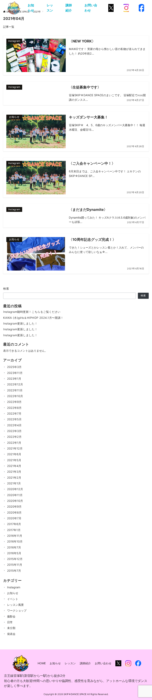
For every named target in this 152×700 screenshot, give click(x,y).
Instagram (13, 587)
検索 (6, 288)
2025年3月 (14, 367)
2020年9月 (14, 506)
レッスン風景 (15, 604)
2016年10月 (15, 541)
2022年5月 (14, 419)
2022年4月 (14, 425)
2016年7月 (14, 547)
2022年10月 (15, 396)
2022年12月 (15, 384)
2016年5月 (14, 553)
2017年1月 (14, 530)
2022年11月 (15, 390)
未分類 (11, 628)
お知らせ (31, 7)
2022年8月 (14, 407)
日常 (10, 622)
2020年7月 (14, 518)
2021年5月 (14, 460)
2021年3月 (14, 471)
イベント (12, 599)
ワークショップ (17, 610)
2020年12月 (15, 489)
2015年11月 (14, 564)
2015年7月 (14, 570)
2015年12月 (15, 559)
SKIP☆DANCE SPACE (75, 694)
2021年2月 (14, 477)
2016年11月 (14, 535)
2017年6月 (14, 524)
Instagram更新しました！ (20, 323)
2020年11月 (15, 495)
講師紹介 (69, 7)
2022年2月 (14, 436)
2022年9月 (14, 401)
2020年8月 (14, 512)
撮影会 (11, 616)
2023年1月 (14, 378)
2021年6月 (14, 454)
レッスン (50, 7)
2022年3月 (14, 431)
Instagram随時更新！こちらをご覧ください (32, 311)
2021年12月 (15, 448)
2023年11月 (15, 372)
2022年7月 (14, 413)
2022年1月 (14, 442)
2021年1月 (14, 483)
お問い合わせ (91, 7)
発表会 (11, 634)
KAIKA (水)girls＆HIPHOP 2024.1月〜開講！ (33, 317)
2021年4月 (14, 466)
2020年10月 (15, 500)
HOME (13, 8)
